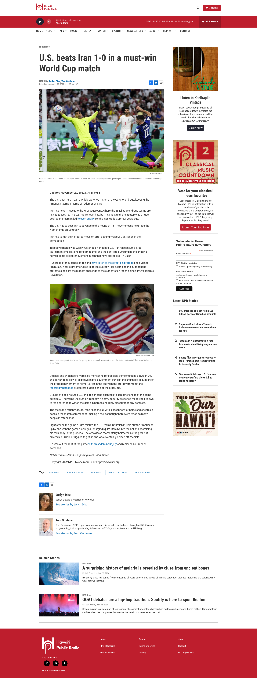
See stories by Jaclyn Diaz (71, 504)
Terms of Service (147, 646)
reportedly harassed (61, 387)
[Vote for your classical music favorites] (195, 162)
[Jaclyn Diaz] (46, 502)
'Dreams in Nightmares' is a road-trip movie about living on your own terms (198, 344)
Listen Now (195, 127)
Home (39, 31)
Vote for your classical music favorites (195, 193)
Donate (213, 7)
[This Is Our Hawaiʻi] (195, 414)
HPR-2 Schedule (107, 653)
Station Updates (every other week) (195, 266)
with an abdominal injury (102, 444)
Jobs (180, 639)
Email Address (183, 253)
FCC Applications (186, 653)
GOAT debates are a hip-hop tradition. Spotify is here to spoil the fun (143, 599)
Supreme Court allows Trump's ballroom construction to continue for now (197, 327)
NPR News (44, 46)
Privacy (142, 653)
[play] (40, 21)
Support (182, 646)
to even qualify (86, 218)
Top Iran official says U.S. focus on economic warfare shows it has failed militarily (197, 377)
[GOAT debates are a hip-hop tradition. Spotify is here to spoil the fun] (59, 605)
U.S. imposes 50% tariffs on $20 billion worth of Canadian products (197, 312)
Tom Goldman (68, 81)
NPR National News (117, 472)
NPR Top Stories (142, 472)
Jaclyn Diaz (54, 81)
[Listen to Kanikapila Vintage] (195, 69)
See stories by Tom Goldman (74, 533)
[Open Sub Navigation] (54, 31)
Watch (102, 31)
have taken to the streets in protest (112, 262)
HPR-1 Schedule (107, 646)
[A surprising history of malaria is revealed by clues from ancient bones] (59, 574)
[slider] (53, 21)
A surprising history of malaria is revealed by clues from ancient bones (145, 568)
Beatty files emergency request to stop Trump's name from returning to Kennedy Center (197, 361)
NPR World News (75, 472)
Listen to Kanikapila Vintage (195, 100)
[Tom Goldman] (46, 527)
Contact (142, 639)
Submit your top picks (195, 227)
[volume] (48, 21)
